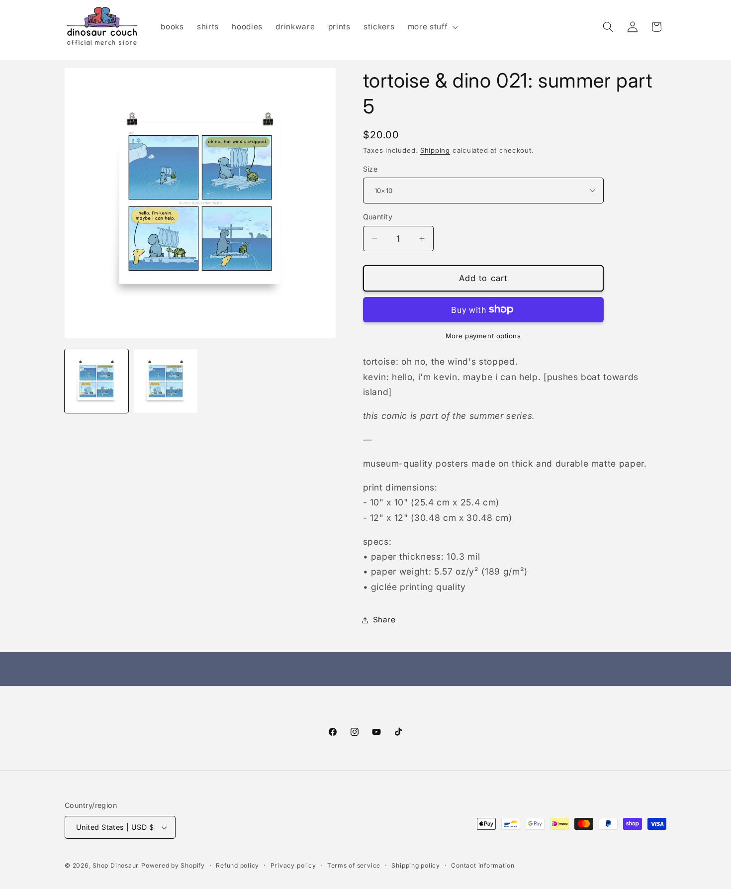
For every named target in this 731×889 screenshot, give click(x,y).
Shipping (435, 150)
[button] (431, 26)
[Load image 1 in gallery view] (96, 381)
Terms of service (353, 865)
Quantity (378, 216)
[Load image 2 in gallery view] (165, 381)
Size (370, 168)
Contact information (483, 865)
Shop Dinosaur (115, 865)
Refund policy (237, 865)
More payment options (483, 335)
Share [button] (384, 619)
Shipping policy (415, 865)
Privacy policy (293, 865)
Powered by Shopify (173, 865)
